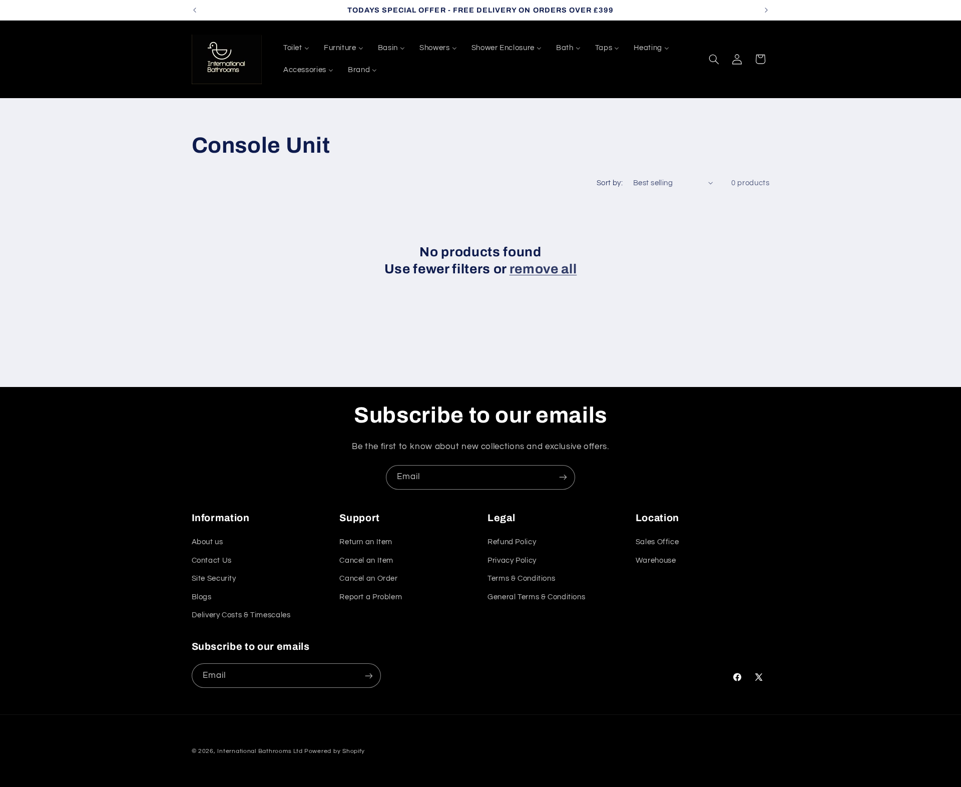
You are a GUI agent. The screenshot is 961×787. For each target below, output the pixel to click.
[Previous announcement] (195, 10)
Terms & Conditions (521, 578)
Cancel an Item (366, 560)
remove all (543, 269)
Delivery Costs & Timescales (241, 615)
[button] (713, 59)
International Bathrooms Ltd (259, 751)
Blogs (202, 597)
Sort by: (610, 183)
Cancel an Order (368, 578)
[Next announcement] (766, 10)
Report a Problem (370, 597)
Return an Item (365, 542)
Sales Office (657, 542)
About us (207, 542)
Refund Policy (512, 542)
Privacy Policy (512, 560)
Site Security (214, 578)
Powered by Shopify (334, 751)
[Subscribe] (563, 477)
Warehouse (656, 560)
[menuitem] (296, 48)
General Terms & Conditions (536, 597)
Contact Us (212, 560)
